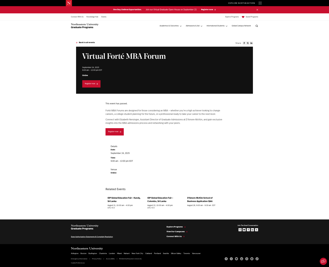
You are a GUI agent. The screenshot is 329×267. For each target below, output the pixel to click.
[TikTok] (257, 258)
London (112, 253)
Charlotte (103, 253)
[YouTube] (236, 258)
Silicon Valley (176, 253)
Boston (83, 253)
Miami (119, 253)
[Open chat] (323, 261)
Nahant (127, 253)
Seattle (166, 253)
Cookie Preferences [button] (78, 263)
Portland (157, 253)
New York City (137, 253)
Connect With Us (77, 17)
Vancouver (196, 253)
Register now (90, 84)
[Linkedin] (241, 258)
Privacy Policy (96, 259)
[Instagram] (246, 258)
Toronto (186, 253)
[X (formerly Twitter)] (231, 258)
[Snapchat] (251, 258)
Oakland (148, 253)
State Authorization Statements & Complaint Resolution (92, 237)
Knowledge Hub (92, 17)
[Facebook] (226, 258)
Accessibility (110, 259)
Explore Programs (232, 17)
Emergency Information (79, 259)
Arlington (75, 253)
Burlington (93, 253)
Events (103, 17)
